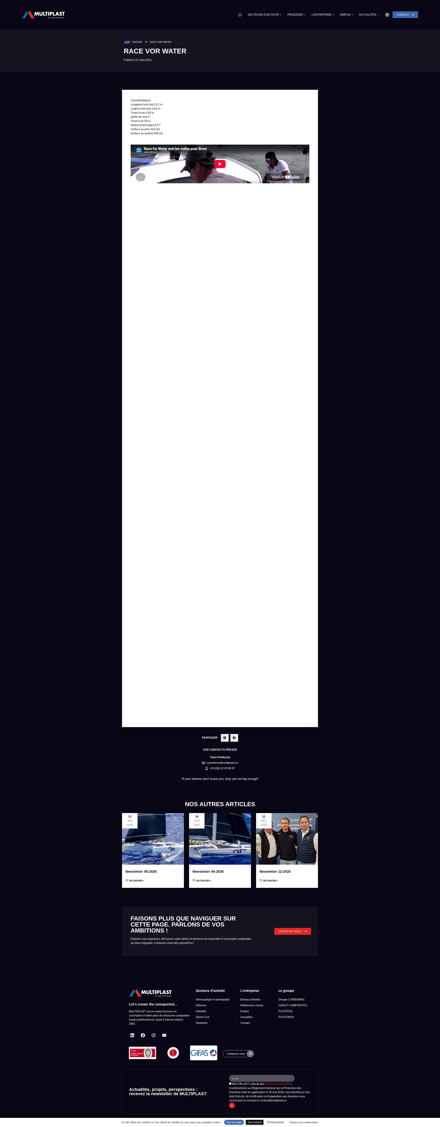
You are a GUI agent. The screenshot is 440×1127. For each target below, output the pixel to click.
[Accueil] (239, 14)
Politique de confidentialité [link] (303, 1122)
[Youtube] (164, 1035)
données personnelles (278, 1083)
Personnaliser (275, 1122)
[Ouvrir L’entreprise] (334, 15)
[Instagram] (153, 1035)
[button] (225, 738)
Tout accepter (234, 1122)
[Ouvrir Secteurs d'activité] (281, 15)
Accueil (137, 42)
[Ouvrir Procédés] (305, 15)
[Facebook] (143, 1035)
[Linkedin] (132, 1035)
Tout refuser (255, 1122)
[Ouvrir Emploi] (352, 15)
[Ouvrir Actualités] (378, 15)
